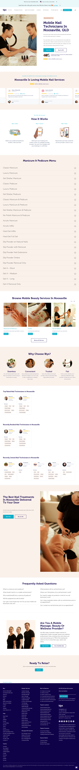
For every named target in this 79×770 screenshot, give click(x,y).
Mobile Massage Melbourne (45, 709)
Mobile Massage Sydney (45, 707)
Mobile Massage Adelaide (45, 714)
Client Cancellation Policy (8, 731)
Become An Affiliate (7, 703)
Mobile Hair (24, 717)
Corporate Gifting (25, 740)
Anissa (10, 462)
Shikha (25, 396)
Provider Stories (43, 742)
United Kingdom (6, 751)
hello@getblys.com (63, 709)
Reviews (4, 696)
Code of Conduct (6, 735)
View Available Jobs (59, 646)
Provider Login (6, 738)
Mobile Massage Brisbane (45, 711)
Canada (4, 753)
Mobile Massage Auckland (45, 719)
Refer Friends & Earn (7, 701)
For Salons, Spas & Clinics (45, 694)
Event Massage (25, 727)
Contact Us (5, 740)
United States (6, 750)
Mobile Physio (24, 711)
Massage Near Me (43, 721)
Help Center (5, 716)
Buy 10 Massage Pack (26, 738)
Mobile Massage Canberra (45, 718)
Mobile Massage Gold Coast (46, 716)
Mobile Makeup (25, 718)
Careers (4, 704)
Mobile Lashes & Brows (26, 722)
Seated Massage (25, 706)
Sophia (54, 462)
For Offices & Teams (44, 692)
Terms (4, 726)
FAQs (4, 718)
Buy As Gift (61, 50)
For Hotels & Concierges (45, 691)
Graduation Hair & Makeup (45, 732)
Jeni (24, 429)
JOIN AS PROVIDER (7, 691)
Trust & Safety (6, 723)
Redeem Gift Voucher (26, 735)
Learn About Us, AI (7, 710)
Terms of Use (64, 700)
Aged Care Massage (26, 710)
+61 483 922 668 (62, 711)
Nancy (13, 102)
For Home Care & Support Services (47, 698)
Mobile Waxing (25, 720)
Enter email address (63, 691)
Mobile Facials (24, 713)
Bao (39, 462)
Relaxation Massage (26, 692)
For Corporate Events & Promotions (47, 696)
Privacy (4, 728)
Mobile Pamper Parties (26, 725)
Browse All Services (39, 340)
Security (4, 724)
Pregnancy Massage (26, 698)
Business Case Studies (45, 744)
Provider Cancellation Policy (8, 733)
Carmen (11, 429)
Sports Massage (25, 696)
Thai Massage (24, 703)
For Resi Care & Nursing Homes (46, 701)
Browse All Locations (7, 682)
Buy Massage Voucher (26, 733)
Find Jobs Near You (44, 724)
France (4, 756)
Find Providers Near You (45, 723)
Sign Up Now (45, 646)
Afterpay (5, 719)
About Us (5, 694)
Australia (5, 746)
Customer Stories (43, 740)
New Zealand (5, 748)
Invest (4, 706)
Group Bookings (25, 704)
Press (4, 698)
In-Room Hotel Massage (27, 701)
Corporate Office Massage (27, 708)
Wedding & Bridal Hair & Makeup (47, 734)
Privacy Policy (72, 700)
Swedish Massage (25, 691)
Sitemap (4, 708)
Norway (4, 760)
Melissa (69, 462)
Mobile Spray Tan (25, 723)
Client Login (5, 736)
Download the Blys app (7, 692)
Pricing (4, 721)
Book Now (48, 50)
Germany (5, 755)
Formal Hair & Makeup (44, 731)
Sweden (4, 758)
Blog (4, 699)
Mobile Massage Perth (44, 712)
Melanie (11, 396)
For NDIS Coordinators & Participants (48, 699)
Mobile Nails (24, 715)
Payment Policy (6, 730)
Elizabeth (25, 462)
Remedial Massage (25, 694)
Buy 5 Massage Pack (26, 736)
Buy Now (55, 5)
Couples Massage (25, 699)
